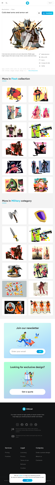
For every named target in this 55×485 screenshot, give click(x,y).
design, (22, 70)
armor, (12, 69)
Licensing (23, 452)
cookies (21, 475)
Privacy (22, 456)
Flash (13, 9)
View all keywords (33, 70)
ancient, (7, 69)
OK (27, 480)
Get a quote (27, 392)
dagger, (12, 70)
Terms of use (24, 460)
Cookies (23, 468)
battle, (25, 69)
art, (19, 69)
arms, (15, 69)
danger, (17, 70)
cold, (3, 70)
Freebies (8, 456)
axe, (21, 69)
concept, (7, 70)
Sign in (50, 2)
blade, (29, 69)
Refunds (23, 464)
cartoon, (33, 69)
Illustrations (5, 9)
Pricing (7, 452)
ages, (3, 69)
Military (15, 201)
